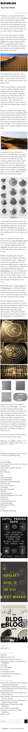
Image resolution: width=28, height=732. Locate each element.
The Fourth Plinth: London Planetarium (10, 674)
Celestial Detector (5, 466)
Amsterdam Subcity (5, 676)
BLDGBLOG (8, 3)
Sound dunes (21, 12)
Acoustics (19, 440)
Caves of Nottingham (6, 667)
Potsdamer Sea (4, 499)
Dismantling (3, 665)
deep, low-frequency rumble (19, 241)
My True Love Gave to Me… (8, 657)
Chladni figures (6, 288)
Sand (22, 443)
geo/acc (2, 476)
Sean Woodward (4, 687)
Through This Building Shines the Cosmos (11, 495)
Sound (25, 443)
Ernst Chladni (20, 286)
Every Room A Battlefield (7, 489)
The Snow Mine (15, 708)
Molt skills (3, 700)
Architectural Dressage (6, 478)
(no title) (2, 509)
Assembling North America (7, 672)
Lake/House (3, 655)
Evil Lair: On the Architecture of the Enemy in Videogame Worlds (14, 701)
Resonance (17, 443)
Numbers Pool (4, 497)
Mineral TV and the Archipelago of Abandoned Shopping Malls (14, 684)
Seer (1, 474)
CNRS (2, 42)
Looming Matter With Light (8, 511)
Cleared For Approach (6, 493)
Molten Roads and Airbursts (7, 505)
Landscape (12, 442)
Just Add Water (4, 670)
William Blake (3, 444)
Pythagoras (11, 443)
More (18, 456)
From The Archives (6, 653)
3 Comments (11, 444)
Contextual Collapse (5, 462)
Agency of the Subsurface (7, 486)
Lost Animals (4, 488)
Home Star (3, 507)
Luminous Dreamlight (6, 503)
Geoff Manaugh (4, 693)
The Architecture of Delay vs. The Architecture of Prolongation (13, 662)
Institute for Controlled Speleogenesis (10, 482)
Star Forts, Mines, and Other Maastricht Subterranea (10, 469)
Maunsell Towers (9, 691)
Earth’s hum (4, 247)
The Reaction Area (5, 484)
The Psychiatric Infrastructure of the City (11, 659)
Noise (6, 443)
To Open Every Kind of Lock (8, 501)
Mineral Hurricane (5, 472)
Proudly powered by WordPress (17, 729)
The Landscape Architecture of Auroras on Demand (13, 464)
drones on (21, 260)
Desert (6, 441)
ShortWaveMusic (5, 271)
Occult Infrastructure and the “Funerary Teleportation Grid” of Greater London (14, 688)
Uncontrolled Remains (6, 480)
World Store (3, 491)
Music (17, 442)
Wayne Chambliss (5, 697)
